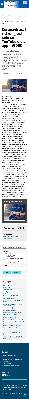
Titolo (5, 265)
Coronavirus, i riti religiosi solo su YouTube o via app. (12, 237)
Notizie (8, 16)
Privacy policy (5, 382)
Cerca (7, 272)
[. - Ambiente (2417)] (14, 256)
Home (3, 16)
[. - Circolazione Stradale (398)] (14, 261)
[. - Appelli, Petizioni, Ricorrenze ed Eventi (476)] (14, 258)
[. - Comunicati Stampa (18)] (14, 262)
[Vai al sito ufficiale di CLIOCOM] (6, 375)
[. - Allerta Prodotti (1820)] (14, 255)
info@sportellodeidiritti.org (10, 365)
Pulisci (16, 272)
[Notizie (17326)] (14, 253)
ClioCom (4, 394)
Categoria (6, 251)
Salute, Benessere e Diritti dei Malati (11, 74)
